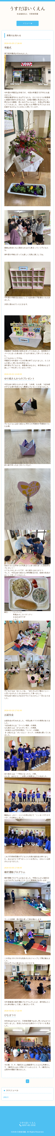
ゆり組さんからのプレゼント (19, 378)
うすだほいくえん (27, 8)
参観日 (6, 1097)
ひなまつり (10, 1015)
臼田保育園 (21, 1132)
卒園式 (7, 47)
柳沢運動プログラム (14, 872)
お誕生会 (9, 715)
